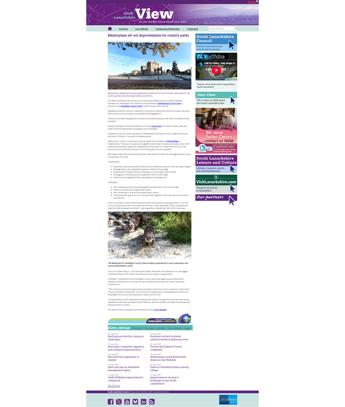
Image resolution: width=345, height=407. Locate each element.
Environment (175, 328)
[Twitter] (120, 404)
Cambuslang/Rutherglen (167, 28)
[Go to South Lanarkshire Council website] (217, 50)
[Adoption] (217, 154)
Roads (187, 328)
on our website (160, 309)
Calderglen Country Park (131, 106)
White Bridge (172, 141)
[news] (153, 404)
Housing (161, 328)
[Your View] (217, 106)
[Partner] (217, 205)
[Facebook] (111, 404)
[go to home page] (111, 28)
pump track (156, 126)
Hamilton (123, 28)
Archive (114, 386)
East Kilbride (141, 28)
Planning (149, 328)
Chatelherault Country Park (169, 103)
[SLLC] (217, 172)
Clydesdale (192, 28)
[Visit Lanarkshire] (217, 192)
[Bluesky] (136, 404)
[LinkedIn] (144, 404)
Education (137, 328)
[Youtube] (128, 404)
